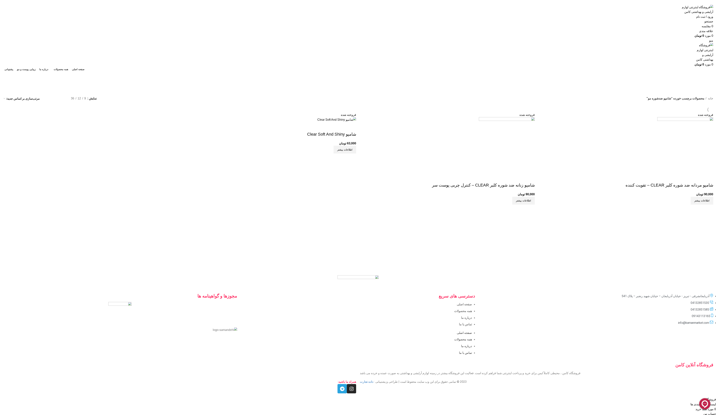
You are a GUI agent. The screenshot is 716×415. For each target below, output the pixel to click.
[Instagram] (351, 388)
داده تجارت (366, 381)
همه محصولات (463, 311)
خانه (710, 98)
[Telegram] (342, 388)
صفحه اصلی (464, 304)
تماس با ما (465, 324)
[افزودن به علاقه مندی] (688, 177)
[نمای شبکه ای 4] (48, 98)
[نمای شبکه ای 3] (55, 98)
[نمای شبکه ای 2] (62, 98)
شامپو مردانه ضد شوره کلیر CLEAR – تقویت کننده (669, 185)
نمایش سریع (698, 177)
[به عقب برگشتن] (383, 77)
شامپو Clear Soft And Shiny (331, 134)
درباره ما (466, 318)
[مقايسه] (708, 177)
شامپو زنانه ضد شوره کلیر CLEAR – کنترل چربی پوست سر (483, 185)
